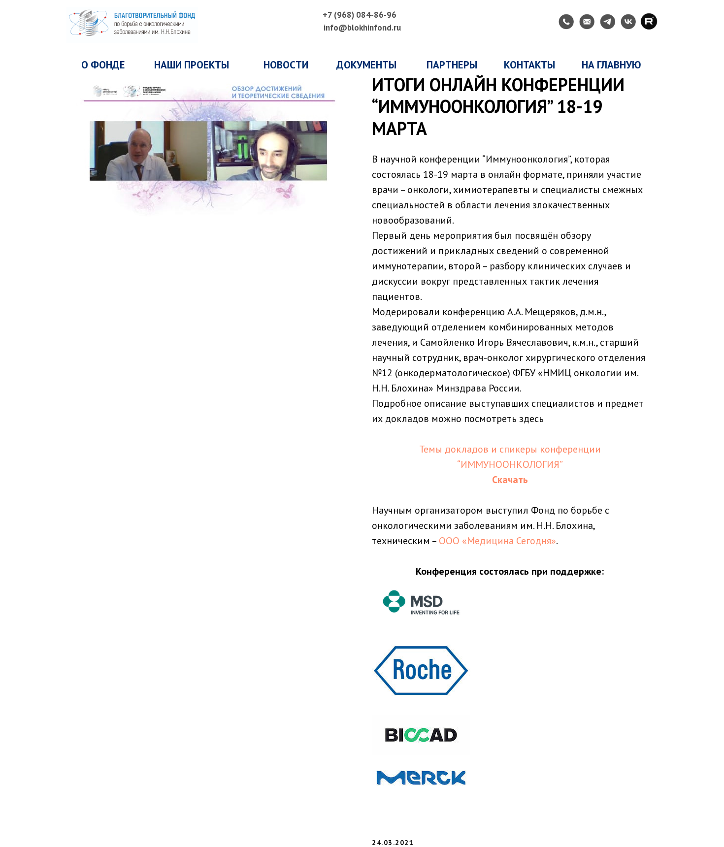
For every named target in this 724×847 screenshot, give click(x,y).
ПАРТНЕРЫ (452, 64)
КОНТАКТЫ (529, 64)
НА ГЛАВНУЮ (611, 64)
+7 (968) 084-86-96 (359, 14)
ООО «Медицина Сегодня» (497, 540)
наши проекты (191, 64)
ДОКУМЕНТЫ (366, 64)
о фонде (103, 64)
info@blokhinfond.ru (362, 27)
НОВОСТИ (285, 64)
